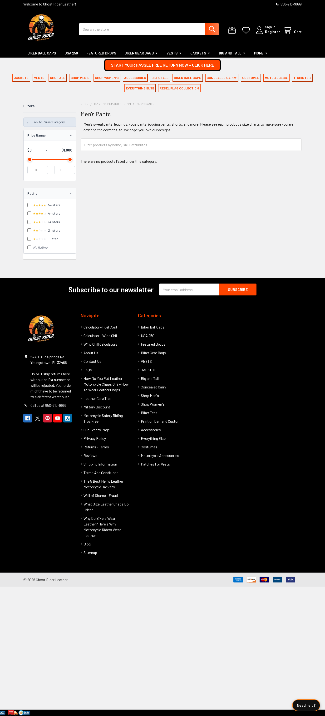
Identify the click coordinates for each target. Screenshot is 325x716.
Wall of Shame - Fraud (101, 495)
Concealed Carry (153, 387)
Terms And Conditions (101, 472)
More (258, 53)
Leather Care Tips (98, 398)
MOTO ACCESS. (276, 78)
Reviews (90, 455)
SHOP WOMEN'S (107, 78)
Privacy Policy (95, 438)
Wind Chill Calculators (100, 344)
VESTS (172, 53)
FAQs (88, 370)
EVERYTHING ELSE (140, 88)
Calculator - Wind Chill (101, 335)
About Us (91, 352)
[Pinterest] (47, 418)
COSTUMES (250, 78)
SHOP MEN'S (80, 78)
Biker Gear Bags (139, 53)
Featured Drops (101, 53)
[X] (37, 418)
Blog (87, 544)
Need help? (306, 705)
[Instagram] (67, 418)
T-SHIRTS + (302, 78)
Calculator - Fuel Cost (100, 327)
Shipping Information (100, 464)
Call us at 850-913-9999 (48, 405)
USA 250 (71, 53)
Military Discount (97, 407)
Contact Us (92, 361)
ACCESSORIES (135, 78)
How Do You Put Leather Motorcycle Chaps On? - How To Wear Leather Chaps (106, 384)
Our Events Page (97, 429)
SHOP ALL (57, 78)
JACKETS (198, 53)
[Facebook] (27, 418)
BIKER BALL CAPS (187, 78)
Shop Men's (150, 395)
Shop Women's (153, 404)
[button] (162, 65)
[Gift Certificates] (233, 30)
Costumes (149, 447)
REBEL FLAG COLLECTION (179, 88)
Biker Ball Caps (42, 53)
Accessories (151, 429)
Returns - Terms (96, 447)
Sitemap (90, 552)
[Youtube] (57, 418)
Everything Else (153, 438)
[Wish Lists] (247, 30)
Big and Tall (230, 53)
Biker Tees (149, 412)
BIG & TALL (160, 78)
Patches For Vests (155, 464)
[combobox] (149, 29)
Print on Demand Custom (161, 421)
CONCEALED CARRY (222, 78)
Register (272, 31)
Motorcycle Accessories (160, 455)
